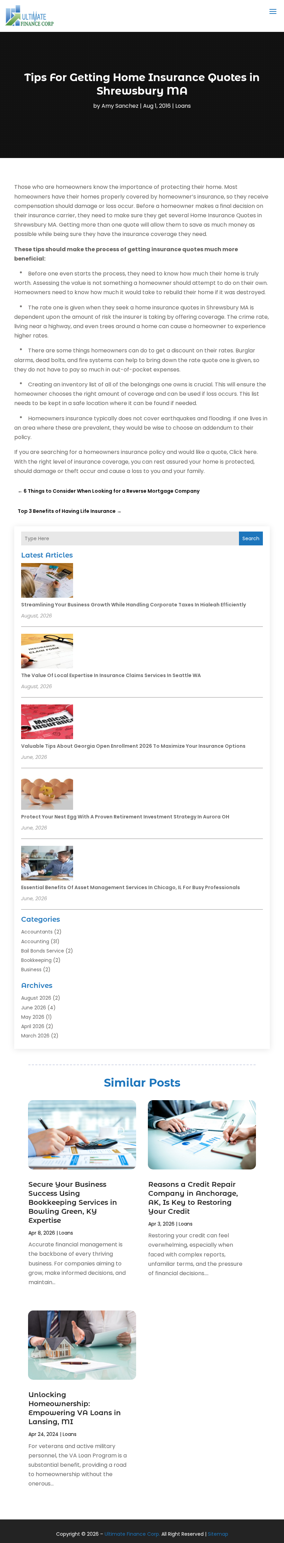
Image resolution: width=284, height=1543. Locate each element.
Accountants (37, 931)
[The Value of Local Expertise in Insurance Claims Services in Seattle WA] (47, 652)
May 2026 (32, 1017)
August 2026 (36, 997)
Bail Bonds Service (42, 950)
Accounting (35, 941)
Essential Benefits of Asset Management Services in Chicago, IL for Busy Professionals (130, 887)
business (31, 969)
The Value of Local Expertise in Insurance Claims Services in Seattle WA (111, 675)
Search (250, 538)
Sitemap (218, 1534)
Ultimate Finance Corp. (132, 1534)
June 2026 (33, 1007)
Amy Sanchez (120, 106)
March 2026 (35, 1035)
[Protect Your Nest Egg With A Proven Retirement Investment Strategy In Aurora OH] (47, 793)
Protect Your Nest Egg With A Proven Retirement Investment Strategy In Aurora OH (125, 816)
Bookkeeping (36, 960)
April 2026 (32, 1026)
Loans (183, 106)
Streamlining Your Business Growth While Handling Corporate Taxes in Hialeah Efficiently (133, 604)
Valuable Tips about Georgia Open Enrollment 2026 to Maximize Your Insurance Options (133, 746)
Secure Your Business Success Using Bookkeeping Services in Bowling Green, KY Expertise (72, 1202)
